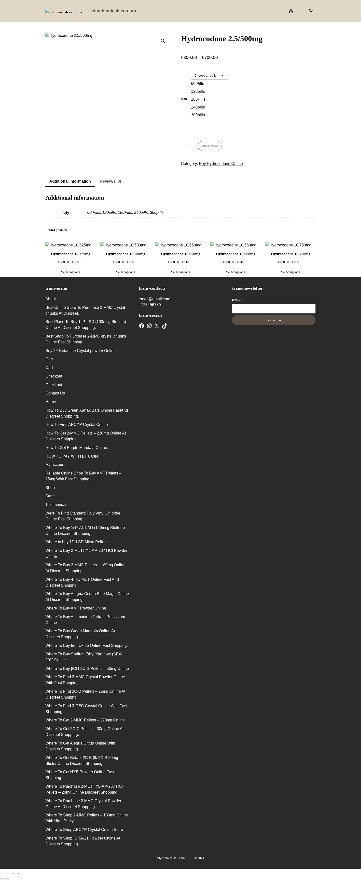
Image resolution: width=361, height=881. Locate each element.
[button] (162, 41)
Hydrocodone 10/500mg (125, 254)
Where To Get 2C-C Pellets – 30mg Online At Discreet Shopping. (84, 732)
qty (184, 99)
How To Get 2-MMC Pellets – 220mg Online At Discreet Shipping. (85, 436)
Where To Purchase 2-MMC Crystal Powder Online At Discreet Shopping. (83, 804)
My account (55, 464)
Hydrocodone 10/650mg (180, 254)
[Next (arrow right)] (7, 879)
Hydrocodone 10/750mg (290, 254)
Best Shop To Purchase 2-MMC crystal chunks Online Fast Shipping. (85, 339)
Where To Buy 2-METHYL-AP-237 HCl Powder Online (86, 553)
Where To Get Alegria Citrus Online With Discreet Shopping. (80, 746)
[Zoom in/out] (2, 873)
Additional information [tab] (70, 181)
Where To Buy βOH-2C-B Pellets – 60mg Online (87, 668)
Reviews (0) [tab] (110, 181)
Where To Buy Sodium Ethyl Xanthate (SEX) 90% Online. (84, 657)
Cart (49, 359)
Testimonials (56, 504)
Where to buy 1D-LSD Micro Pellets (76, 542)
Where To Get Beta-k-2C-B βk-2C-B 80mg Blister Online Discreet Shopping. (81, 761)
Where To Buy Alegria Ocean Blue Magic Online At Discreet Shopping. (87, 597)
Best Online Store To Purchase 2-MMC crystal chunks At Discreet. (85, 310)
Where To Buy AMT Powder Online (75, 608)
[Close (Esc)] (17, 873)
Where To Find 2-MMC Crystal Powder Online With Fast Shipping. (85, 680)
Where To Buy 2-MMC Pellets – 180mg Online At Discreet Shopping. (85, 568)
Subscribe (274, 320)
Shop (50, 488)
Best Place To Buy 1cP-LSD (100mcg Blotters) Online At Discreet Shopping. (85, 325)
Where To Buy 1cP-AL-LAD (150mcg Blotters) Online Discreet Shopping (85, 531)
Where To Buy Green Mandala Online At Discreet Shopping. (80, 634)
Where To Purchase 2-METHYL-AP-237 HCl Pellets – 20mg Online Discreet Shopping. (84, 789)
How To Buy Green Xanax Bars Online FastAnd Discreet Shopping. (86, 413)
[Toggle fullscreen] (7, 873)
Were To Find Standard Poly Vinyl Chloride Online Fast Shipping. (82, 516)
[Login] (291, 11)
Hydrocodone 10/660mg (235, 254)
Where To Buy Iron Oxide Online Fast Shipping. (86, 645)
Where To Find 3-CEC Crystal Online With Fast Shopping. (86, 709)
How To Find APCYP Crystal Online (76, 424)
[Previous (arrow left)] (2, 879)
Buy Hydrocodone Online (221, 164)
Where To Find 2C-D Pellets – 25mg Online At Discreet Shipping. (85, 694)
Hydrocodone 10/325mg (70, 254)
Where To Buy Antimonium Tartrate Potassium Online (85, 620)
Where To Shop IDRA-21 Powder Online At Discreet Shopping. (82, 841)
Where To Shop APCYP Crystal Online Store (84, 829)
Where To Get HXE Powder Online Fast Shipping (79, 775)
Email (237, 299)
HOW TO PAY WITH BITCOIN (71, 456)
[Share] (12, 873)
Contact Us (55, 393)
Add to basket (209, 146)
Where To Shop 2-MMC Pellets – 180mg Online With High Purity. (86, 818)
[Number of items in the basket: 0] (311, 11)
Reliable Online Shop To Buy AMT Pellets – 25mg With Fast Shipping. (83, 476)
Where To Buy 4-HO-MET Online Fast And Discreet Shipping (82, 582)
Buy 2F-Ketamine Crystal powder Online (80, 351)
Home (50, 402)
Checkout (53, 376)
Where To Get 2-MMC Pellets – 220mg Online (85, 720)
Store (50, 496)
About (50, 299)
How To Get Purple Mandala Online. (76, 448)
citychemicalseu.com (114, 10)
